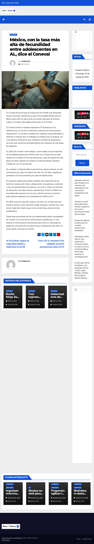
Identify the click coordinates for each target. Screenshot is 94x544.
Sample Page (86, 539)
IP (29, 487)
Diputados (9, 487)
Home (79, 539)
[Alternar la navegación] (89, 19)
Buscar (78, 146)
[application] (82, 115)
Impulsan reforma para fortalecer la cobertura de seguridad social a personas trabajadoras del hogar (82, 188)
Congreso (9, 484)
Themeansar (6, 540)
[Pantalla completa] (89, 117)
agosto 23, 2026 (14, 497)
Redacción (26, 61)
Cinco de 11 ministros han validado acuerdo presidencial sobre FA (51, 243)
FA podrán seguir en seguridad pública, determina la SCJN (17, 243)
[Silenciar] (88, 117)
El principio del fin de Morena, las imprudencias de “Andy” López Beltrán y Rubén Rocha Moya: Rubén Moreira (82, 270)
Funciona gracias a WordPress (12, 538)
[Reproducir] (77, 117)
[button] (84, 19)
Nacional (13, 34)
